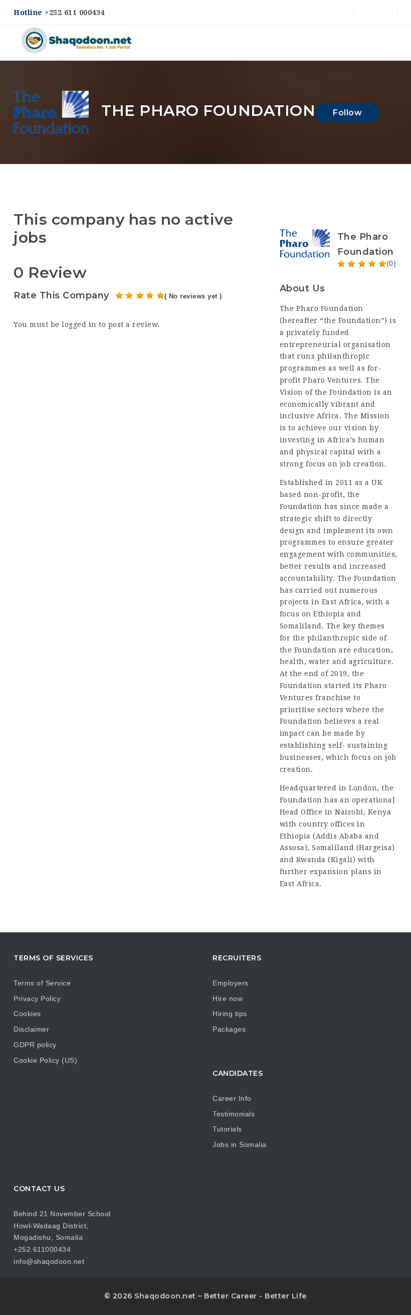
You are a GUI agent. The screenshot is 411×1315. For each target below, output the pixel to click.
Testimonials (234, 1114)
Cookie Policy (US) (45, 1060)
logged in (79, 324)
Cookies (27, 1014)
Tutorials (227, 1129)
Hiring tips (230, 1014)
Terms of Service (42, 983)
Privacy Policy (37, 999)
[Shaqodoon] (78, 42)
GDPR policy (35, 1045)
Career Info (232, 1098)
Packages (229, 1029)
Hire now (228, 999)
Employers (231, 983)
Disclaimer (31, 1029)
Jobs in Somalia (240, 1144)
